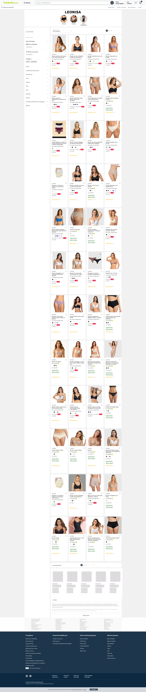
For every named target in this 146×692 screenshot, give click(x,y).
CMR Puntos (83, 641)
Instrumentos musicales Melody (61, 623)
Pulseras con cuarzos (83, 621)
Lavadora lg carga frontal (35, 620)
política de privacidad (76, 689)
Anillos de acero (58, 628)
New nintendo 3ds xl (59, 627)
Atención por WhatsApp (31, 638)
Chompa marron (58, 621)
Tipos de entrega (29, 643)
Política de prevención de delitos (33, 653)
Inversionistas (29, 658)
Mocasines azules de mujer (35, 619)
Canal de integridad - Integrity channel (35, 660)
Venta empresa (56, 641)
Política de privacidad (76, 676)
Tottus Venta (110, 655)
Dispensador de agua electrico (36, 624)
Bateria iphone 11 (59, 620)
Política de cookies (66, 676)
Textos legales (29, 655)
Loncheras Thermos (34, 621)
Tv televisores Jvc (107, 629)
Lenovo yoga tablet (83, 629)
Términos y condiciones (55, 676)
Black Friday (83, 651)
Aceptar (94, 689)
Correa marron (106, 628)
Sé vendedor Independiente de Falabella (62, 643)
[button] (74, 2)
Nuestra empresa (111, 658)
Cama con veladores (107, 619)
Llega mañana (29, 46)
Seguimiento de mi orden (31, 648)
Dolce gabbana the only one (60, 622)
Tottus (108, 648)
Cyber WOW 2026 (84, 646)
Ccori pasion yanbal (34, 629)
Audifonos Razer (34, 627)
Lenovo (81, 620)
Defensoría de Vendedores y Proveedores (35, 663)
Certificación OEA (30, 665)
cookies (84, 689)
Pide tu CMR (83, 643)
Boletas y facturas (30, 651)
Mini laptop (33, 622)
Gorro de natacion (83, 628)
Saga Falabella (110, 643)
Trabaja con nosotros (58, 638)
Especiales (33, 61)
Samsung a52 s (82, 623)
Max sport (105, 627)
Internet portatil (58, 629)
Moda (28, 61)
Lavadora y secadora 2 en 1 (84, 627)
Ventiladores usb (82, 624)
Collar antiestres (107, 623)
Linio (108, 651)
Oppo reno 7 (33, 623)
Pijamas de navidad (107, 624)
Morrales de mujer (83, 619)
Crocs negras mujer (83, 622)
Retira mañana (29, 54)
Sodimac (109, 646)
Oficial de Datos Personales (88, 676)
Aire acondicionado (59, 619)
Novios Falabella (84, 638)
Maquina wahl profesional (108, 622)
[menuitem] (110, 7)
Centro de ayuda (29, 641)
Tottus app (109, 653)
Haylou (105, 621)
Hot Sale (82, 648)
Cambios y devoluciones (31, 646)
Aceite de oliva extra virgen (108, 620)
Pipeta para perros (59, 624)
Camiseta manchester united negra (36, 628)
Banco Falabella (111, 638)
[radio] (52, 68)
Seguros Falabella (111, 641)
